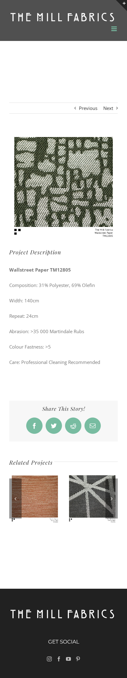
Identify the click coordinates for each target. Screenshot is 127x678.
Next (108, 108)
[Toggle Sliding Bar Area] (121, 5)
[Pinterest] (78, 658)
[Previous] (15, 498)
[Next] (111, 498)
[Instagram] (49, 658)
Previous (88, 108)
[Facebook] (58, 658)
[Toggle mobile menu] (114, 29)
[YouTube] (68, 658)
